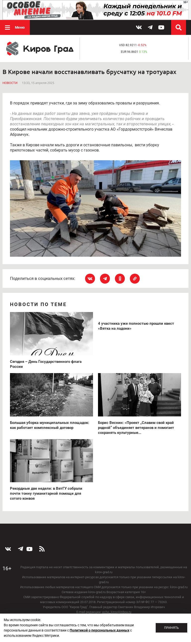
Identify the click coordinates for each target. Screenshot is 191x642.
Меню (20, 27)
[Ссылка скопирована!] (135, 279)
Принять (171, 628)
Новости (9, 83)
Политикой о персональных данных (99, 630)
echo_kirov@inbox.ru (116, 612)
